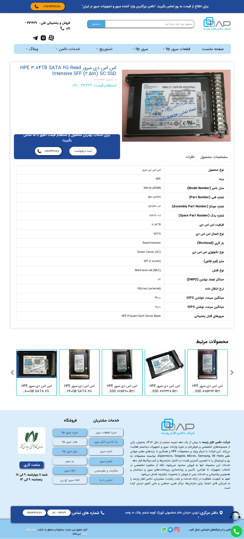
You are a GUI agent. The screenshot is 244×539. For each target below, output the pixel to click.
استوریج (105, 49)
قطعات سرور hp (178, 49)
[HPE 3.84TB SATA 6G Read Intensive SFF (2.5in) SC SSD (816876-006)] (176, 105)
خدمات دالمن (69, 49)
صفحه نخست (213, 49)
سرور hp (142, 49)
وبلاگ (33, 49)
